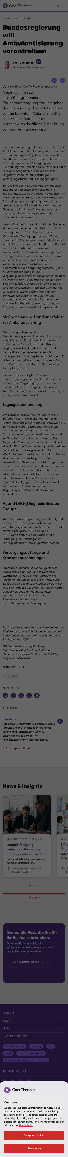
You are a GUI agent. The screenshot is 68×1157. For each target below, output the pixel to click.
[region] (34, 1119)
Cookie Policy (26, 1125)
